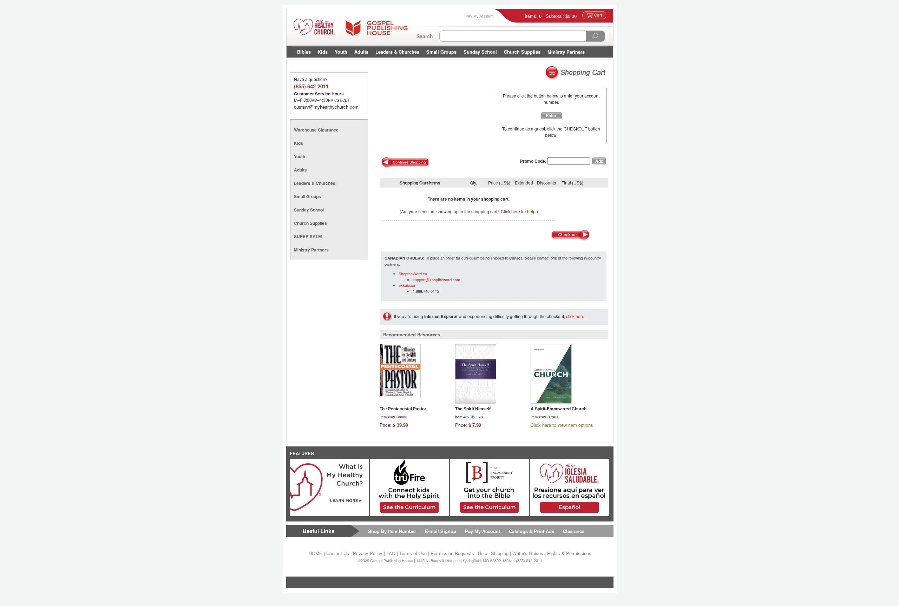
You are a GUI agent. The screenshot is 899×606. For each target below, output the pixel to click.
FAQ (390, 553)
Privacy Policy (367, 553)
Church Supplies (522, 51)
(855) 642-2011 (311, 86)
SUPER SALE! (308, 236)
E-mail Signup (440, 531)
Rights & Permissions (569, 553)
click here (575, 316)
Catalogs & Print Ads (531, 531)
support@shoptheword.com (436, 279)
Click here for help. (519, 211)
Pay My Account (482, 531)
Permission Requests (452, 553)
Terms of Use (413, 553)
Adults (361, 51)
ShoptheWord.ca (413, 273)
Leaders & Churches (397, 51)
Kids (323, 51)
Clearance (573, 531)
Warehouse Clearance (316, 130)
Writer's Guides (527, 553)
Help (482, 553)
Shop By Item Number (392, 531)
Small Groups (441, 51)
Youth (341, 51)
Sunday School (480, 51)
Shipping (499, 553)
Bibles (304, 51)
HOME (315, 553)
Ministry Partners (566, 51)
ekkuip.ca (407, 285)
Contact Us (337, 553)
